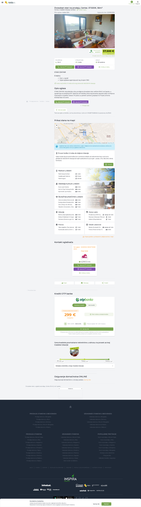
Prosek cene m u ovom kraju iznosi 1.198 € (104, 55)
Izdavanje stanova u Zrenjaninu (70, 447)
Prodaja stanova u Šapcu (34, 450)
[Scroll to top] (70, 407)
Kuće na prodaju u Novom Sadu (107, 437)
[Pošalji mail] (86, 498)
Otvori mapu (84, 136)
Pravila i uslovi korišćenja (82, 467)
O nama (37, 467)
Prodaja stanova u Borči (43, 419)
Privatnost (108, 467)
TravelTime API (111, 143)
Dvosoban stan (32, 290)
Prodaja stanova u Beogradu (43, 416)
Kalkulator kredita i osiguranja (107, 458)
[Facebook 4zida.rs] (76, 498)
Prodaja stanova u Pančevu (34, 455)
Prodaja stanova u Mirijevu (43, 427)
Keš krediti (91, 305)
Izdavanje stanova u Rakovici (98, 427)
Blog (31, 467)
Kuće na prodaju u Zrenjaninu (107, 447)
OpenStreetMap (97, 143)
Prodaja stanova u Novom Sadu (34, 437)
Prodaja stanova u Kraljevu (34, 460)
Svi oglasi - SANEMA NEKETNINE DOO (84, 248)
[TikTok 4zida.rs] (83, 498)
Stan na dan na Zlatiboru (70, 460)
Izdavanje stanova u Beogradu (98, 416)
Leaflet (86, 143)
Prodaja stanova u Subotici (34, 445)
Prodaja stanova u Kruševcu (34, 453)
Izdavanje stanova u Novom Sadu (70, 437)
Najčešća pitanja (97, 467)
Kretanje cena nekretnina (107, 453)
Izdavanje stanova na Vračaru (98, 424)
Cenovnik (68, 467)
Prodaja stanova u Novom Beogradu (43, 424)
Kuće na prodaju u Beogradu (107, 450)
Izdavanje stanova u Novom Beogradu (98, 422)
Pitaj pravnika (107, 455)
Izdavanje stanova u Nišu (70, 440)
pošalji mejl (105, 67)
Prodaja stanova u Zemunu (43, 422)
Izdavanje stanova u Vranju (70, 458)
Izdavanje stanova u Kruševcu (70, 450)
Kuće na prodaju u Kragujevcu (107, 442)
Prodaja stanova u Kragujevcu (34, 442)
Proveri (110, 164)
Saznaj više (87, 380)
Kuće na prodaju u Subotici (107, 445)
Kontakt (44, 467)
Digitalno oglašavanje (56, 467)
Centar (47, 101)
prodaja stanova (34, 101)
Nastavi (106, 504)
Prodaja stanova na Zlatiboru (34, 458)
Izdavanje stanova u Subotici (70, 445)
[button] (56, 125)
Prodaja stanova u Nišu (33, 440)
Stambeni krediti (79, 305)
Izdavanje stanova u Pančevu (70, 453)
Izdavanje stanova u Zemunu (98, 419)
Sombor (42, 101)
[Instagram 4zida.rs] (80, 498)
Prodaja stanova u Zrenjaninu (34, 447)
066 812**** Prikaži (66, 67)
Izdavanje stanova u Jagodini (70, 455)
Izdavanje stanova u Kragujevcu (71, 442)
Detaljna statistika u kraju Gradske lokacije (70, 366)
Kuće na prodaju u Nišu (107, 440)
